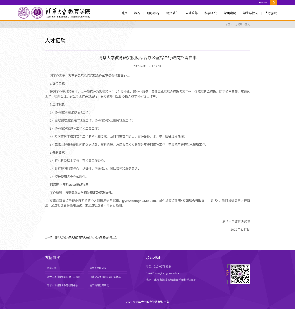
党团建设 (230, 13)
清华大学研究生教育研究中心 (62, 285)
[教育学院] (54, 12)
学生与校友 (250, 13)
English (263, 2)
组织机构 (153, 13)
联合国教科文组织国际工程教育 (63, 276)
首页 (124, 13)
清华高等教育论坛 (99, 285)
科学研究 (211, 13)
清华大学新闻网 (98, 268)
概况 (137, 13)
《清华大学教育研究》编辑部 (105, 276)
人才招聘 (271, 13)
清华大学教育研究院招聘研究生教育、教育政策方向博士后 (86, 237)
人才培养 (191, 13)
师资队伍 (172, 13)
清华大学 (52, 268)
